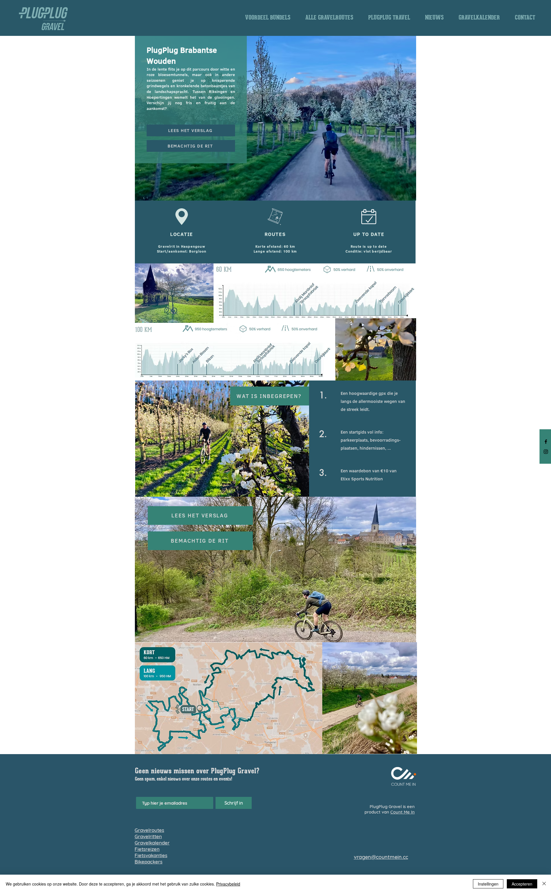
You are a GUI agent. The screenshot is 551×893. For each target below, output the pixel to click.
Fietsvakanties (151, 855)
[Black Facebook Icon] (546, 441)
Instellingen (488, 884)
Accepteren (522, 884)
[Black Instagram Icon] (546, 452)
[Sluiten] (544, 883)
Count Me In (402, 812)
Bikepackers (148, 862)
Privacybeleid (228, 884)
